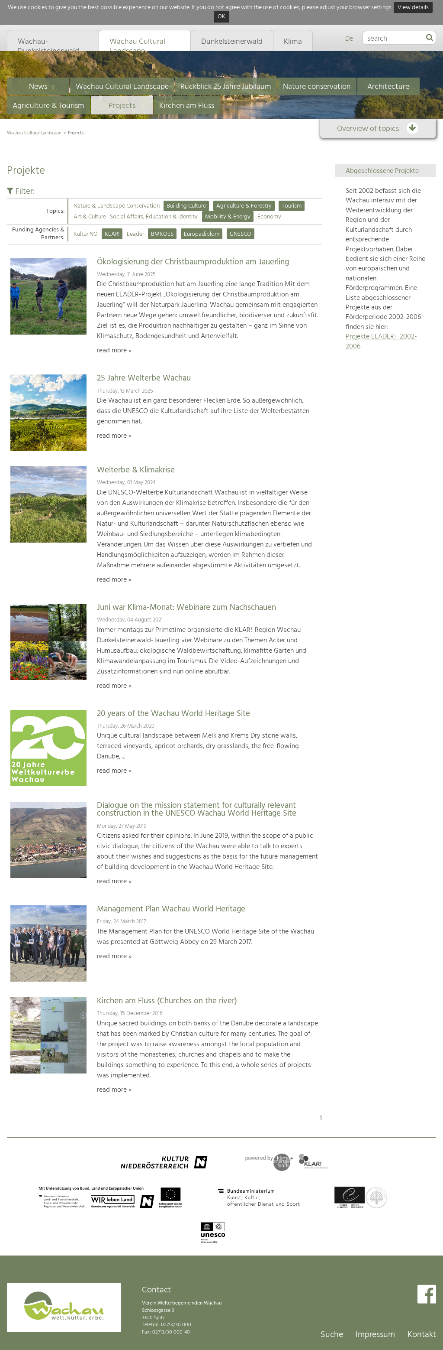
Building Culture (186, 206)
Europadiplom (201, 234)
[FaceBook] (426, 1295)
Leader (135, 234)
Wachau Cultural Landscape (122, 87)
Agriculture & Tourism (48, 106)
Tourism (292, 206)
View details (413, 8)
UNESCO (240, 234)
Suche (332, 1335)
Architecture (388, 87)
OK (221, 17)
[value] (429, 38)
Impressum (375, 1335)
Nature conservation (317, 87)
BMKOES (162, 234)
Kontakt (422, 1335)
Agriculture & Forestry (244, 206)
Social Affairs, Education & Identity (154, 217)
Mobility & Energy (227, 217)
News (38, 87)
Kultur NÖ (86, 234)
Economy (269, 217)
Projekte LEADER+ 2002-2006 (381, 341)
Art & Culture (90, 217)
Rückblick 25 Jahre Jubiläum (225, 87)
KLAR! (112, 234)
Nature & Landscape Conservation (117, 206)
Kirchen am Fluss (186, 106)
